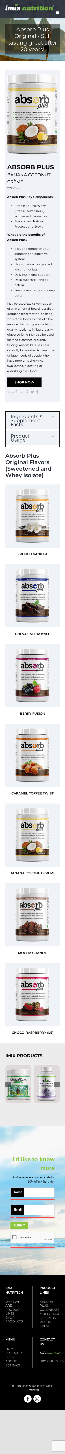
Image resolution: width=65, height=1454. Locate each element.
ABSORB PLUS (46, 1303)
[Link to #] (16, 392)
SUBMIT (19, 1225)
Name (18, 1193)
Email (17, 1211)
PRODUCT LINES (13, 1311)
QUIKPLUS (48, 1318)
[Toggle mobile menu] (58, 12)
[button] (32, 420)
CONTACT (12, 1365)
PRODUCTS (14, 1353)
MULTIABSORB (51, 1314)
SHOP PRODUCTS (14, 1319)
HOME (10, 1349)
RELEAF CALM (46, 1324)
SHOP (9, 1357)
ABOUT (11, 1361)
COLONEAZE (49, 1309)
